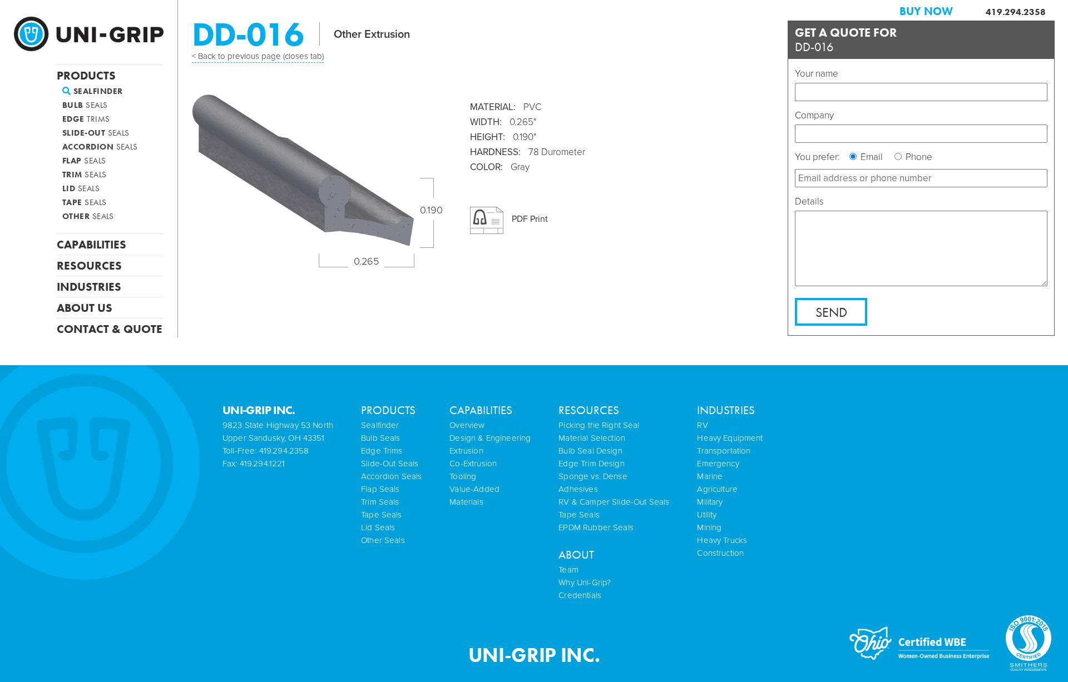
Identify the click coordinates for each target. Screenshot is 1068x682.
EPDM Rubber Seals (596, 527)
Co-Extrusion (473, 464)
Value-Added (474, 489)
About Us (84, 306)
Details (809, 201)
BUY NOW (926, 11)
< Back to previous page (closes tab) (258, 56)
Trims (86, 119)
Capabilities (91, 243)
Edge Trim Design (591, 464)
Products (86, 74)
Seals (85, 105)
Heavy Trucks (722, 540)
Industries (89, 285)
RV (702, 425)
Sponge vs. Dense (592, 476)
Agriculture (717, 489)
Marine (710, 476)
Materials (466, 502)
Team (568, 570)
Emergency (718, 464)
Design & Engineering (490, 438)
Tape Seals (579, 515)
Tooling (462, 476)
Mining (709, 527)
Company (814, 115)
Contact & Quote (109, 328)
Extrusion (466, 451)
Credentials (579, 595)
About (576, 554)
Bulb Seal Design (590, 451)
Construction (720, 553)
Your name (816, 73)
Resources (89, 264)
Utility (706, 515)
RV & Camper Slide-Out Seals (613, 502)
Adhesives (577, 489)
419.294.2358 (1016, 12)
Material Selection (591, 438)
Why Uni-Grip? (584, 583)
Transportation (723, 451)
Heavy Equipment (730, 438)
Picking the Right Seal (598, 425)
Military (710, 502)
